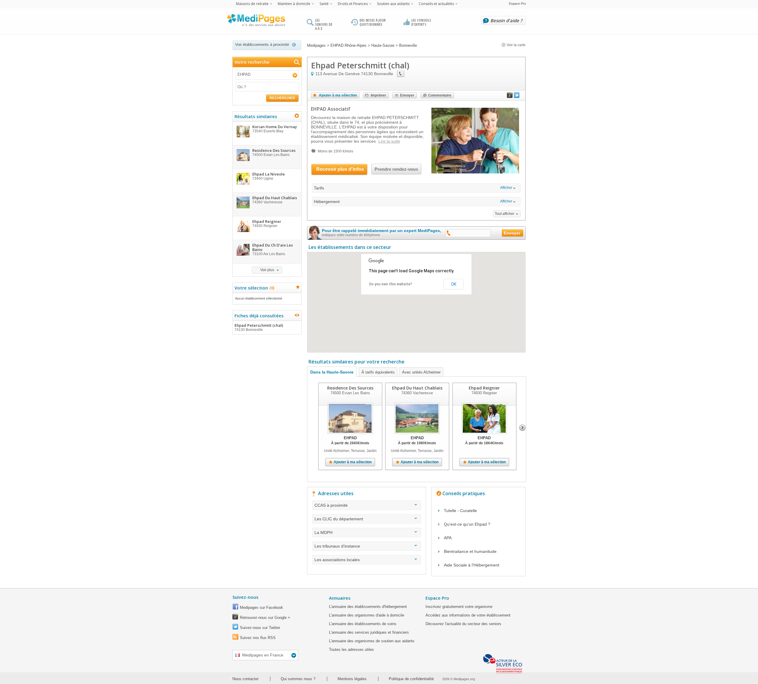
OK (453, 284)
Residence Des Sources (350, 388)
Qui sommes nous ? (298, 679)
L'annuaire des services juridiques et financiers (369, 632)
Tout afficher (504, 214)
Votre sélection (254, 288)
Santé (324, 3)
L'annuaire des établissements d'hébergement (368, 606)
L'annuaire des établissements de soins (362, 624)
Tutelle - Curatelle (460, 510)
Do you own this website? (390, 284)
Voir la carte (516, 45)
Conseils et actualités (436, 3)
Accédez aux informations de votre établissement (467, 615)
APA (448, 537)
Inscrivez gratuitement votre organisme (458, 606)
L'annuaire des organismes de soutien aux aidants (372, 641)
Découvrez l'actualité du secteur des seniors (463, 624)
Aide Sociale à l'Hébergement (471, 565)
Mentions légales (352, 679)
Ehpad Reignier (484, 388)
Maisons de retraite (252, 3)
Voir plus (267, 270)
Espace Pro (517, 3)
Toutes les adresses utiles (351, 649)
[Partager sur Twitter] (517, 96)
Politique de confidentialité (411, 679)
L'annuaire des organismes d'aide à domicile (366, 615)
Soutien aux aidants (393, 3)
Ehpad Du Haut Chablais (417, 388)
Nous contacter (245, 679)
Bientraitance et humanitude (470, 551)
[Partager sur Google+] (510, 96)
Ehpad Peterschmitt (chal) (259, 327)
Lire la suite (389, 141)
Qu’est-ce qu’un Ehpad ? (467, 524)
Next (522, 427)
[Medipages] (256, 21)
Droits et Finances (353, 3)
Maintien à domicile (294, 3)
